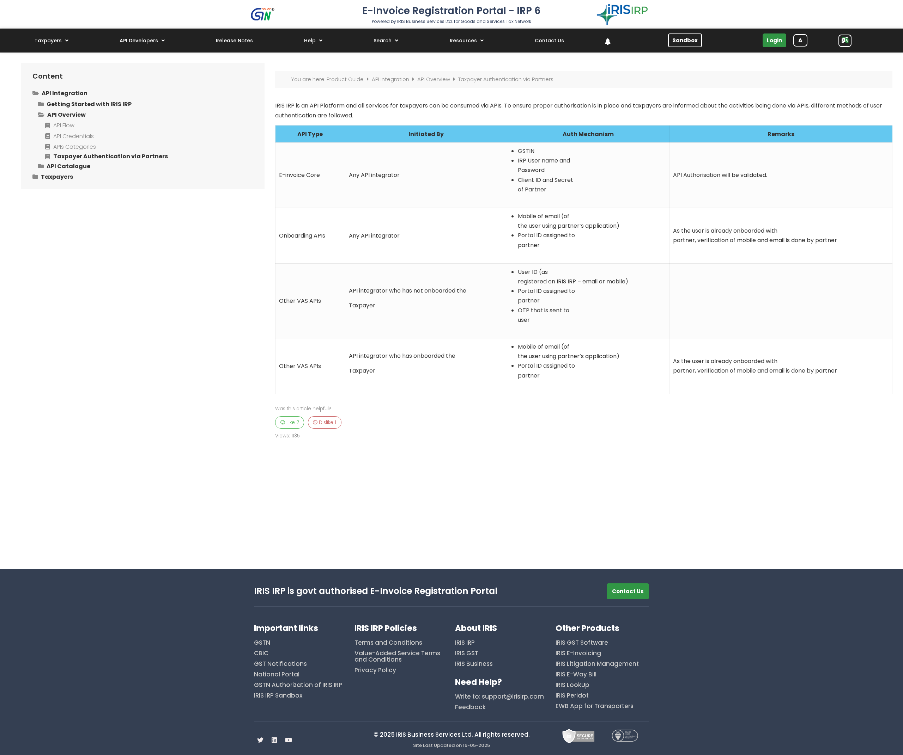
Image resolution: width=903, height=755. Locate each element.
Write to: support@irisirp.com (499, 697)
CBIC (261, 653)
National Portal (276, 675)
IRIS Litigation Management (597, 664)
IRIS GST (466, 653)
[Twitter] (260, 740)
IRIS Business (474, 664)
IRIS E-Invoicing (578, 653)
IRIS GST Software (582, 643)
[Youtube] (288, 740)
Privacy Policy (375, 670)
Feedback (470, 707)
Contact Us (549, 40)
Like (292, 422)
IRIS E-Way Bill (576, 675)
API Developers (139, 40)
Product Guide (346, 79)
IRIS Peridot (572, 696)
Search (383, 40)
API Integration (391, 79)
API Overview (434, 79)
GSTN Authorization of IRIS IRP (298, 685)
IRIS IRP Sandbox (278, 696)
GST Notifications (280, 664)
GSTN (262, 643)
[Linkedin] (274, 740)
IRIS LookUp (572, 685)
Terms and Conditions (388, 643)
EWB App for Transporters (595, 706)
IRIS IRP (465, 643)
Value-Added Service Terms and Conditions (397, 657)
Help (310, 40)
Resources (463, 40)
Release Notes (234, 40)
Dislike (326, 422)
